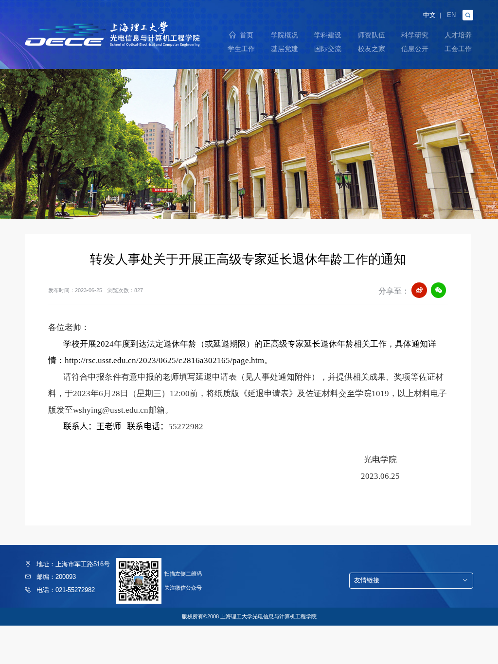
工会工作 (458, 48)
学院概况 (284, 35)
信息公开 (414, 48)
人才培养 (458, 35)
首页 (246, 35)
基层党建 (284, 48)
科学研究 (414, 35)
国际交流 (327, 48)
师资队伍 (371, 35)
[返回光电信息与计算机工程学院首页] (112, 24)
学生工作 (241, 48)
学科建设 (327, 35)
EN (451, 15)
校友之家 (371, 48)
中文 (429, 15)
